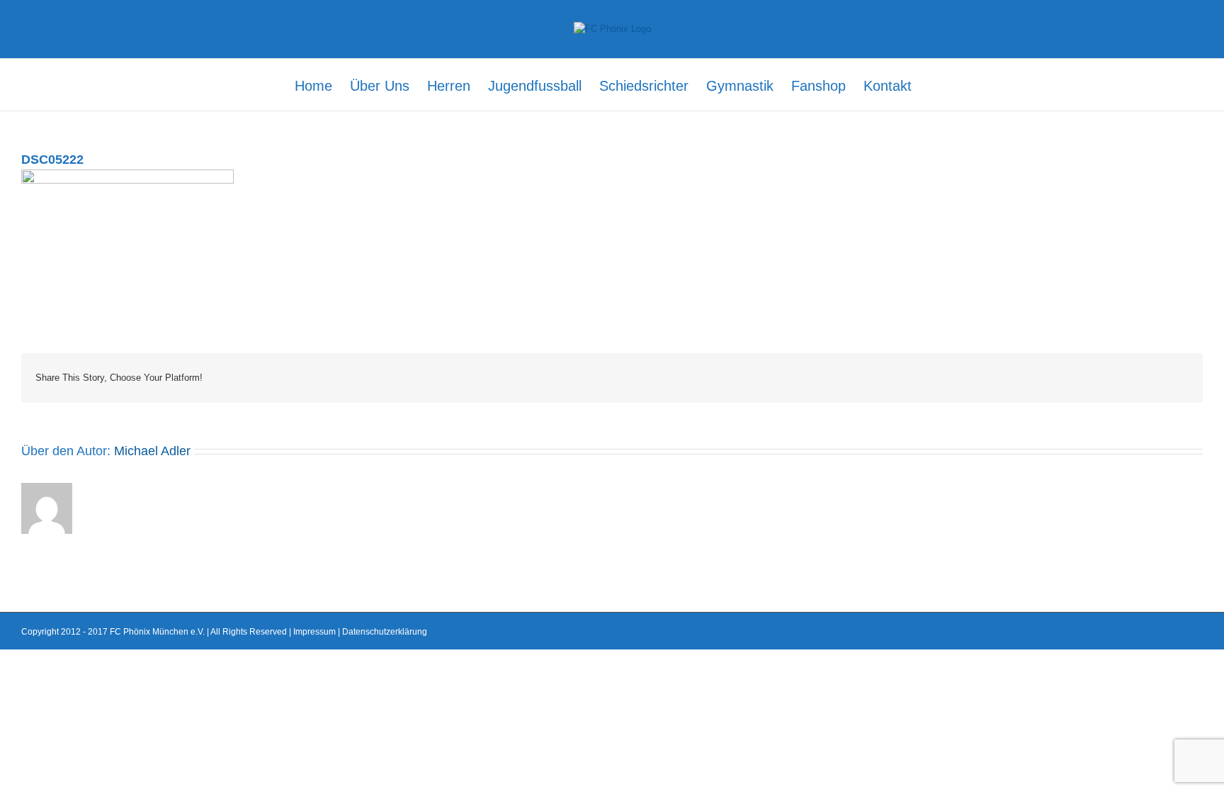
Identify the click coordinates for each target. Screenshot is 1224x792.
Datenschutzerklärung (384, 632)
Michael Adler (152, 451)
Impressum (314, 632)
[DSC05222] (127, 176)
